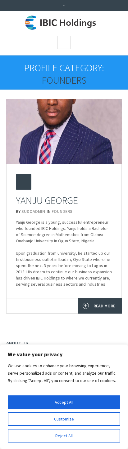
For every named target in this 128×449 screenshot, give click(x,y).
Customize (64, 419)
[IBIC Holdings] (64, 22)
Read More (104, 306)
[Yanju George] (64, 131)
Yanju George (47, 200)
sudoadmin (33, 211)
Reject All (64, 435)
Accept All (64, 402)
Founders (62, 211)
